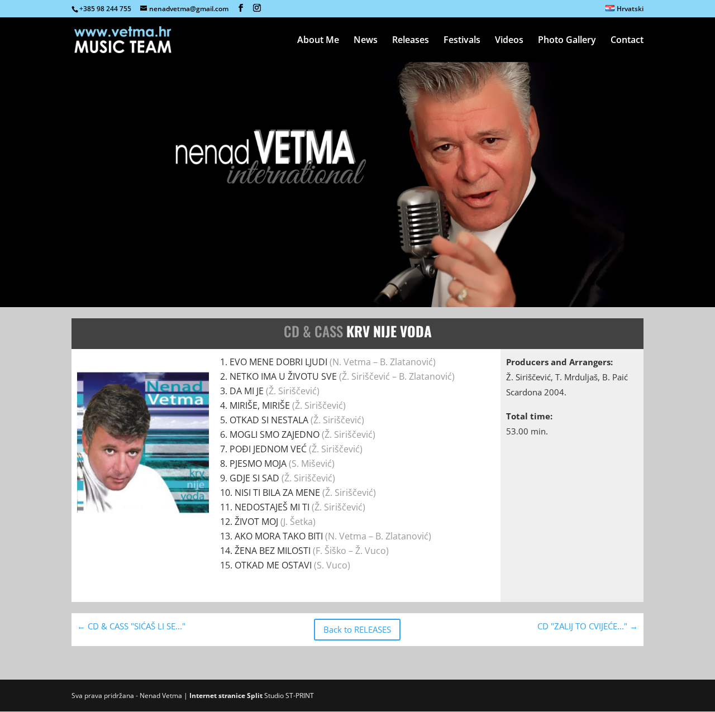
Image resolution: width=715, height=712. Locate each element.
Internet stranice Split (226, 695)
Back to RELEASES (357, 629)
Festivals (462, 41)
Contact (627, 41)
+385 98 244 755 (105, 8)
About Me (318, 41)
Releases (410, 41)
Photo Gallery (567, 41)
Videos (509, 41)
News (366, 41)
